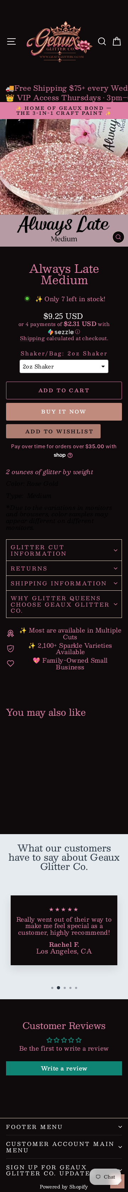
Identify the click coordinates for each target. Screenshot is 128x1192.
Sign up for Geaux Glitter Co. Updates (50, 1170)
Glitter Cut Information (39, 549)
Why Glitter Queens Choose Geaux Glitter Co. (60, 604)
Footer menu (34, 1126)
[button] (64, 328)
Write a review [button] (64, 1068)
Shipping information (59, 583)
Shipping (32, 338)
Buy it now (64, 411)
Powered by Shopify (64, 1187)
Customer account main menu (60, 1146)
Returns (29, 568)
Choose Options (30, 803)
